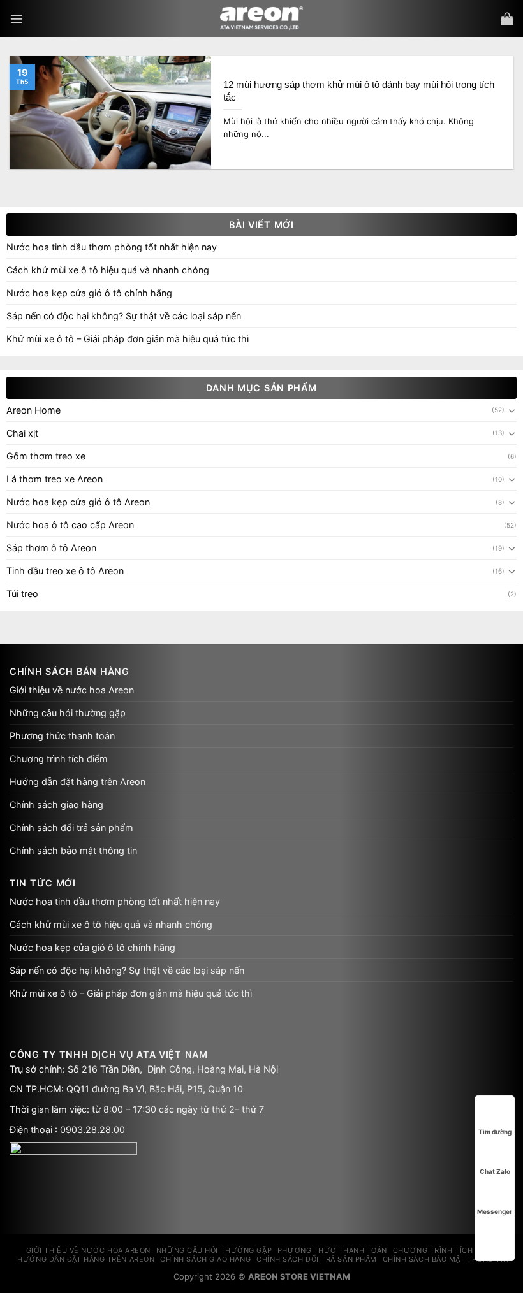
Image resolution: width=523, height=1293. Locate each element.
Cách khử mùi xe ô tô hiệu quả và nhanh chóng (107, 269)
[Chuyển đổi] (512, 410)
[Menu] (17, 18)
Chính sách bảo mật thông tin (73, 850)
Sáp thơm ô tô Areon (51, 547)
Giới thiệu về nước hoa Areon (72, 689)
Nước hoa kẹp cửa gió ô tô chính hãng (89, 292)
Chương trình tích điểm (59, 758)
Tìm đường (495, 1132)
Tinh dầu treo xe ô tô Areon (65, 570)
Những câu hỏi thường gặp (68, 712)
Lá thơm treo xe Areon (54, 478)
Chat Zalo (495, 1171)
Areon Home (33, 410)
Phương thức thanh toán (62, 735)
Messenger (494, 1211)
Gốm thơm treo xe (45, 456)
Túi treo (22, 593)
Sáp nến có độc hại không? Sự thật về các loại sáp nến (123, 315)
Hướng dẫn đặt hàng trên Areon (77, 781)
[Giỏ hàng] (507, 18)
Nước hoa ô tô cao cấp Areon (70, 524)
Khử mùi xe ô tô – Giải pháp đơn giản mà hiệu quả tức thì (127, 338)
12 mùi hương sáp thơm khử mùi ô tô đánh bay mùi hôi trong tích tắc (358, 91)
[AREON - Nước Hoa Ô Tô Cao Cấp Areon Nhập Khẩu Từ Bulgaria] (262, 18)
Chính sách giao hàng (56, 804)
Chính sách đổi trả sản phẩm (71, 827)
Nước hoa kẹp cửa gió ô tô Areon (78, 501)
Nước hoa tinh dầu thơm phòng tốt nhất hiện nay (111, 247)
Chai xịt (22, 433)
